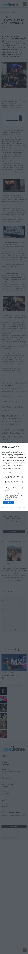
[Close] (25, 446)
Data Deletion (5, 507)
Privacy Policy (22, 507)
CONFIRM (8, 502)
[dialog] (14, 477)
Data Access (14, 507)
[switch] (22, 477)
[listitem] (14, 473)
